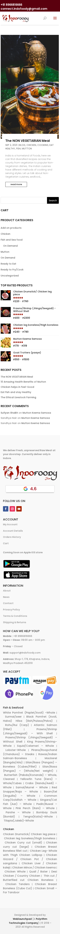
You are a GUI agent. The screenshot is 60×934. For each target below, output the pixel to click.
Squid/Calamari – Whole (35, 746)
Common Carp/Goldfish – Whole (30, 798)
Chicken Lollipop (30, 855)
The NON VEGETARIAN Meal (27, 140)
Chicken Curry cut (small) (23, 842)
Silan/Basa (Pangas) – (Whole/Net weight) (30, 769)
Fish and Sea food (11, 239)
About (7, 590)
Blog (22, 145)
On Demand (10, 245)
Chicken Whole (15, 871)
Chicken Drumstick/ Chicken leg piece (29, 834)
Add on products (11, 228)
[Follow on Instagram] (12, 509)
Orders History (12, 537)
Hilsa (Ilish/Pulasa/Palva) (34, 721)
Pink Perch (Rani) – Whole (35, 808)
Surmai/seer (13, 717)
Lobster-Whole (16, 750)
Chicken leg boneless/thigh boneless (29, 838)
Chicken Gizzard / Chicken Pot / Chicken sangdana (30, 859)
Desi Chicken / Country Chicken (30, 874)
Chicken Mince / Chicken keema (34, 867)
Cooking (42, 145)
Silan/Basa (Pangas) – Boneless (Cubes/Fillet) (30, 764)
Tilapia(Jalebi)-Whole (19, 821)
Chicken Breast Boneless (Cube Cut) (30, 886)
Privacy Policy (11, 609)
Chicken (31, 145)
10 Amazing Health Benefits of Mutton (23, 381)
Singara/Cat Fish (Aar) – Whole (30, 802)
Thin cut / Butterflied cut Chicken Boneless (30, 878)
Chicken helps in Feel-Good (17, 387)
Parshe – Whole (18, 812)
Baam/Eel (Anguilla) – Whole (30, 794)
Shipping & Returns (14, 622)
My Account (10, 524)
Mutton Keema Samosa (36, 412)
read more (16, 184)
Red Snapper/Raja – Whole (30, 789)
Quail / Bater (38, 871)
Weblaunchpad (22, 919)
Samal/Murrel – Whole (32, 787)
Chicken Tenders (17, 884)
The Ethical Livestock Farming (18, 397)
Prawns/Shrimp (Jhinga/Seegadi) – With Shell (30, 731)
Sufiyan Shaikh (9, 412)
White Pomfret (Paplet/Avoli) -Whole (29, 713)
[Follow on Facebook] (5, 509)
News (6, 597)
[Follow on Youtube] (19, 509)
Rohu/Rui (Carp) (17, 725)
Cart (6, 543)
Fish (18, 148)
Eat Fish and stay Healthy (16, 392)
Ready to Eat (8, 263)
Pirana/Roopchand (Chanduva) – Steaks (30, 752)
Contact (8, 603)
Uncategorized (10, 275)
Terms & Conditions (15, 616)
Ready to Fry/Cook (12, 269)
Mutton (27, 148)
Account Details (13, 530)
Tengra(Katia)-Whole (38, 816)
